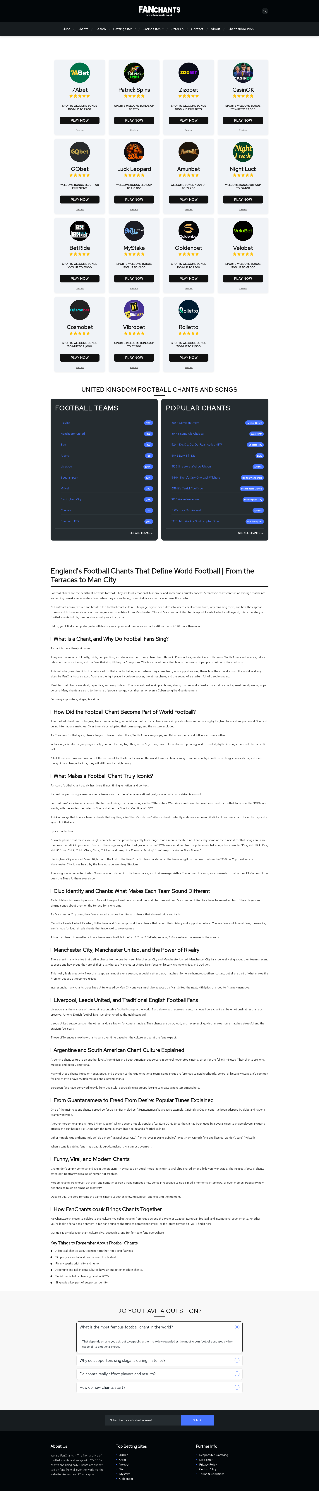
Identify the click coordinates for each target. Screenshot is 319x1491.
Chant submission (241, 29)
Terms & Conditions (211, 1474)
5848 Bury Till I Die (183, 456)
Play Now (80, 120)
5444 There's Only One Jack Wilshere (195, 478)
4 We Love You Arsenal (186, 510)
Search (101, 29)
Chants (83, 29)
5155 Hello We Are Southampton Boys (195, 521)
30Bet (123, 1455)
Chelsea (66, 510)
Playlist (65, 423)
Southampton (69, 478)
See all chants (250, 533)
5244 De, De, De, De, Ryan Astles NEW (196, 445)
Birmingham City (71, 499)
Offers (176, 29)
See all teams (141, 533)
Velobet (124, 1464)
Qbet (122, 1460)
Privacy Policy (208, 1464)
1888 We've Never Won (185, 499)
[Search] (265, 11)
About (215, 29)
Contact (197, 29)
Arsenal (65, 456)
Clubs (66, 29)
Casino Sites (152, 29)
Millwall (65, 489)
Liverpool (67, 467)
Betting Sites (123, 29)
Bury (63, 445)
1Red (122, 1469)
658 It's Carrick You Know (187, 489)
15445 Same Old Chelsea (187, 434)
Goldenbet (126, 1479)
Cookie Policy (207, 1469)
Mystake (124, 1474)
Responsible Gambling (213, 1455)
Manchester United (73, 434)
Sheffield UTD (70, 521)
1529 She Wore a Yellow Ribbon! (191, 467)
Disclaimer (205, 1460)
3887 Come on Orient (185, 423)
